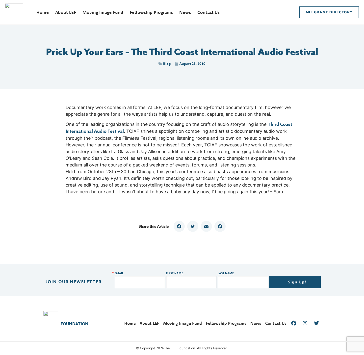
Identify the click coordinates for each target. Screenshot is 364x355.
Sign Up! (297, 282)
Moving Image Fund (102, 12)
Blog (167, 63)
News (185, 12)
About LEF (65, 12)
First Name (174, 273)
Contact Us (208, 12)
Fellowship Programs (151, 12)
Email (119, 273)
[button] (179, 226)
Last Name (226, 273)
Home (42, 12)
